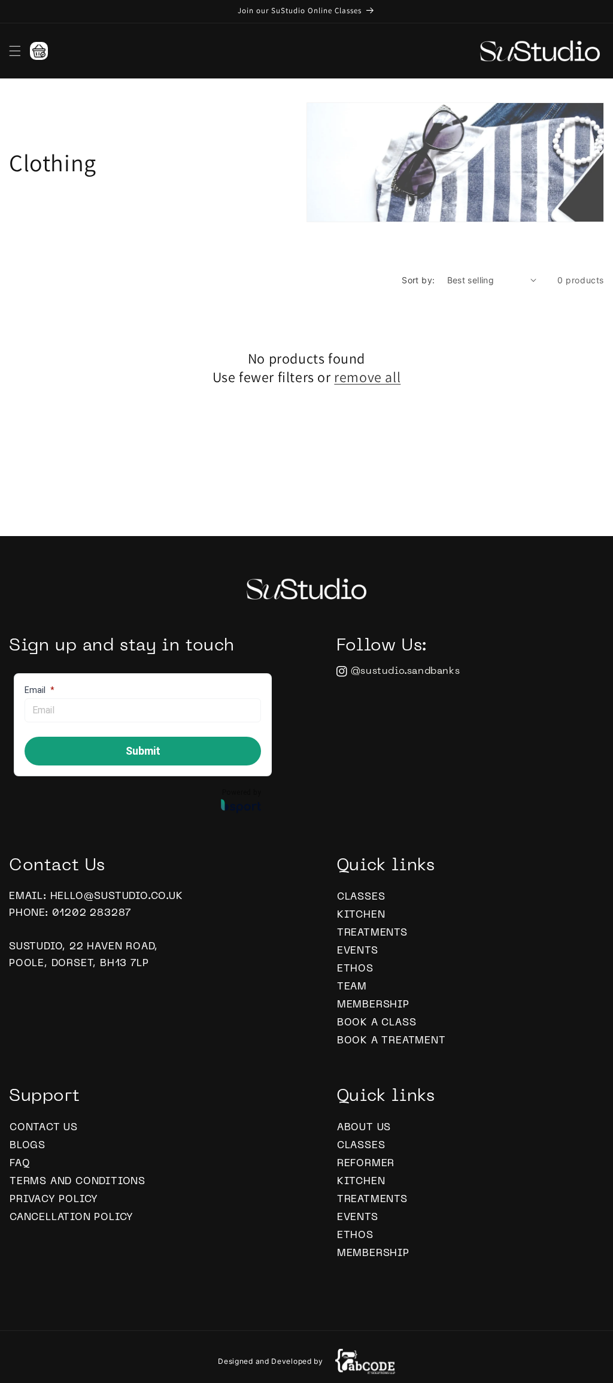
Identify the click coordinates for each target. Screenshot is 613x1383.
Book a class (377, 1023)
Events (357, 1217)
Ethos (355, 969)
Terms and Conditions (77, 1182)
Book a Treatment (391, 1041)
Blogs (27, 1146)
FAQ (19, 1164)
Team (352, 987)
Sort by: (418, 280)
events (357, 951)
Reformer (365, 1164)
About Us (364, 1128)
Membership (373, 1005)
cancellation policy (71, 1217)
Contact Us (44, 1128)
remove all (367, 377)
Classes (361, 897)
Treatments (372, 933)
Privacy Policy (54, 1200)
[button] (15, 51)
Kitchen (361, 915)
